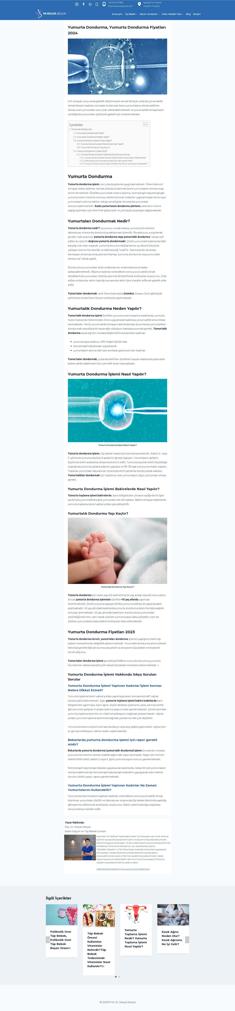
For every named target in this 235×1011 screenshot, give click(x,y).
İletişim (197, 14)
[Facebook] (83, 4)
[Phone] (97, 4)
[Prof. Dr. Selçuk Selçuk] (51, 14)
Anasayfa (117, 14)
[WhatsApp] (90, 4)
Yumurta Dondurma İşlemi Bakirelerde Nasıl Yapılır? (102, 144)
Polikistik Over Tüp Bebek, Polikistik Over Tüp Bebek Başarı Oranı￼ (60, 940)
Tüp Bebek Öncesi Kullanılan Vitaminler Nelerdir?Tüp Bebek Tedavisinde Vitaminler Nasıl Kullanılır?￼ (98, 950)
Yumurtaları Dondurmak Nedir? (90, 133)
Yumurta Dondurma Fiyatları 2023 (92, 151)
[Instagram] (76, 4)
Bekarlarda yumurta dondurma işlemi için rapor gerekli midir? (108, 161)
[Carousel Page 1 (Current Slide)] (116, 976)
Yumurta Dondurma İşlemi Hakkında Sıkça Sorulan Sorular (105, 154)
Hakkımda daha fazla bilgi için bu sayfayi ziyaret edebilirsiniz (123, 869)
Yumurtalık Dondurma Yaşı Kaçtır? (95, 147)
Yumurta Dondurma (81, 129)
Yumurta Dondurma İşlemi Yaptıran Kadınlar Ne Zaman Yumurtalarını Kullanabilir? (116, 164)
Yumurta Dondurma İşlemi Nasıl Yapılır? (94, 140)
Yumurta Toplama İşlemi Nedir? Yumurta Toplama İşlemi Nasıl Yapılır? (136, 938)
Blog (188, 14)
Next (187, 939)
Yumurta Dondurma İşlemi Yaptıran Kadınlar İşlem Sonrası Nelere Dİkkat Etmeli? (115, 158)
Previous (48, 939)
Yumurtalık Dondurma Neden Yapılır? (93, 136)
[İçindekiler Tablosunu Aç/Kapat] (144, 124)
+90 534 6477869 (115, 2)
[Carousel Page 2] (119, 976)
